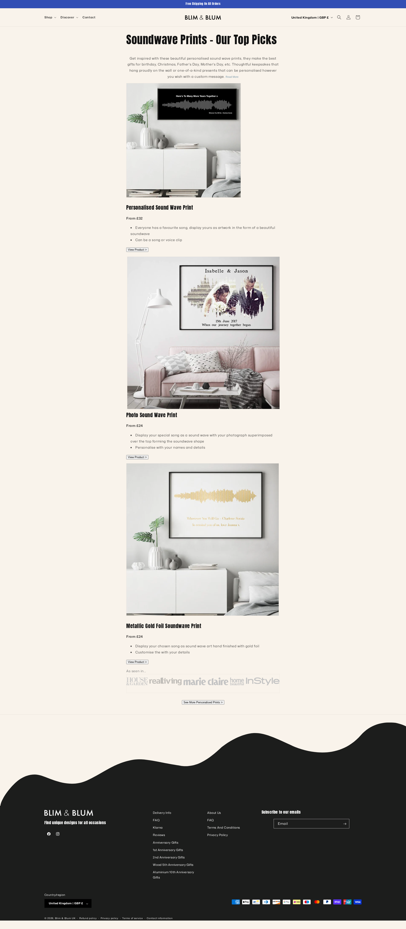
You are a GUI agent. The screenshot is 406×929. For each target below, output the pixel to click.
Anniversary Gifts (165, 842)
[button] (50, 17)
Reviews (159, 835)
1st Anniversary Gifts (168, 850)
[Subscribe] (344, 824)
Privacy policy (109, 918)
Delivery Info (162, 813)
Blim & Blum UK (65, 918)
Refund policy (88, 918)
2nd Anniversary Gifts (169, 857)
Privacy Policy (217, 835)
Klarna (158, 828)
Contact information (160, 918)
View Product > (137, 249)
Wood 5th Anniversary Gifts (173, 865)
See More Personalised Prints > (203, 702)
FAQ (156, 820)
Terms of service (132, 918)
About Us (214, 813)
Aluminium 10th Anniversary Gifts (173, 875)
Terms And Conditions (223, 828)
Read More (232, 76)
